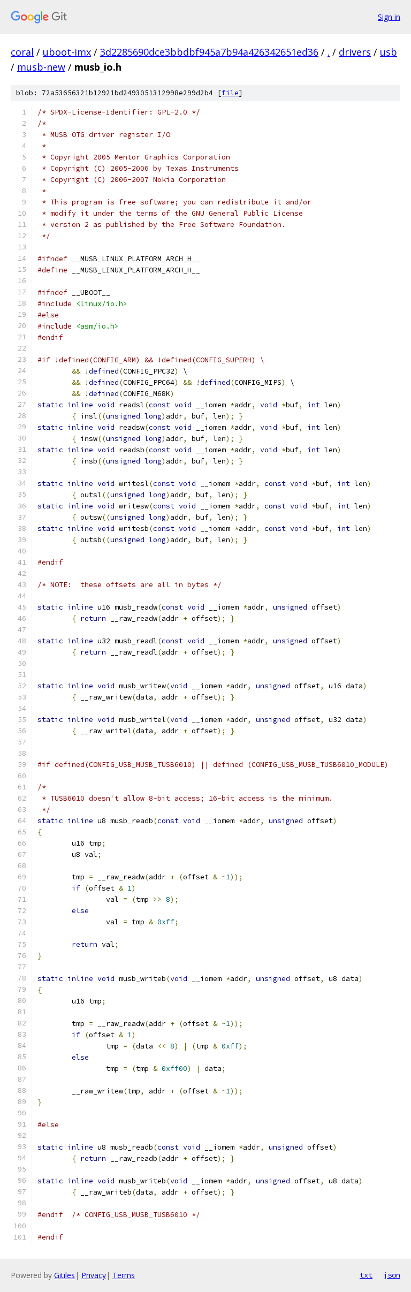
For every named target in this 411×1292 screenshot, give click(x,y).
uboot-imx (67, 51)
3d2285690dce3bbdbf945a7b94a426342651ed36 (209, 51)
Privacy (93, 1275)
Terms (123, 1275)
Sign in (389, 17)
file (230, 92)
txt (366, 1275)
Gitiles (64, 1275)
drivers (355, 51)
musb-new (41, 66)
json (391, 1275)
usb (388, 51)
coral (22, 51)
